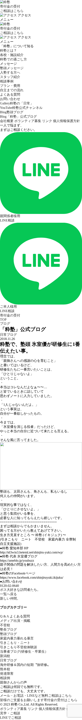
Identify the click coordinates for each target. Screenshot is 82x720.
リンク (47, 121)
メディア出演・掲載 (15, 620)
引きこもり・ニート (15, 642)
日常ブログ (8, 334)
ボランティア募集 (27, 121)
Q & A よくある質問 (15, 616)
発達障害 (6, 673)
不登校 (5, 625)
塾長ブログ (8, 629)
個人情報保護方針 (66, 121)
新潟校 (5, 656)
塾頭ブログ (8, 634)
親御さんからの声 (13, 682)
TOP (3, 319)
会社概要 (6, 121)
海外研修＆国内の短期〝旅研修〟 (25, 665)
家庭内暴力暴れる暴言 (17, 638)
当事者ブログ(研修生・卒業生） (24, 651)
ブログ (5, 323)
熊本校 (5, 669)
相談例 (5, 678)
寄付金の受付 (10, 315)
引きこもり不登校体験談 (18, 647)
